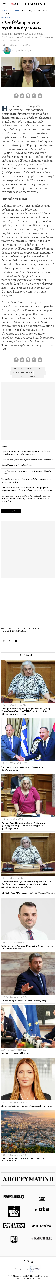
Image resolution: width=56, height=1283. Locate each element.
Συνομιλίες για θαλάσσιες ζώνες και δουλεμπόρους (22, 768)
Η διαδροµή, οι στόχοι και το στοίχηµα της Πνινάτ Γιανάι (26, 472)
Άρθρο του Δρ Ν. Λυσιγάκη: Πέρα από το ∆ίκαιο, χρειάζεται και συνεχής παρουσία (25, 453)
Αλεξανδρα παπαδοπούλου (27, 369)
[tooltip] (16, 95)
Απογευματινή (6, 11)
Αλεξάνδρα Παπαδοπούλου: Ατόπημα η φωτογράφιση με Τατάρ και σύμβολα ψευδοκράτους (23, 826)
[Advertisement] (28, 410)
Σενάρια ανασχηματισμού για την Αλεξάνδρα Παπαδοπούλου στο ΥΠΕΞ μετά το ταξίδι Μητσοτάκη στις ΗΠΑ (26, 711)
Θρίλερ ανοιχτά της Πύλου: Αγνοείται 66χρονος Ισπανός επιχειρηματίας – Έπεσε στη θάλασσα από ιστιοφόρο (26, 499)
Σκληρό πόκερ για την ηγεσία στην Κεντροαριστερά (27, 460)
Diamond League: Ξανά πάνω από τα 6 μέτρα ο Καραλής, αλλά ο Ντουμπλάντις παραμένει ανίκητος (27, 489)
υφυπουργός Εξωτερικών (27, 377)
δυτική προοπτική (21, 373)
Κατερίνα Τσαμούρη (21, 51)
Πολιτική (16, 11)
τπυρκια (40, 373)
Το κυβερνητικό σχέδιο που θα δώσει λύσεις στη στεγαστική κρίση (26, 480)
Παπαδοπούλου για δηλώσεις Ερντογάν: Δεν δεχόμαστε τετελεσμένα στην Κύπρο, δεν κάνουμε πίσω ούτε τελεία (26, 884)
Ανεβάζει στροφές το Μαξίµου (16, 465)
